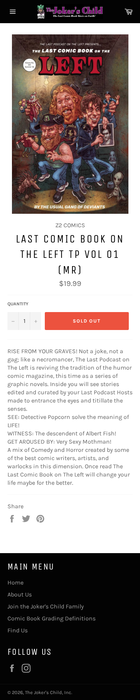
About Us (19, 594)
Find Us (17, 630)
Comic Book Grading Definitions (51, 618)
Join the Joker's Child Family (45, 606)
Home (15, 582)
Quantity (17, 303)
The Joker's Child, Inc (48, 692)
